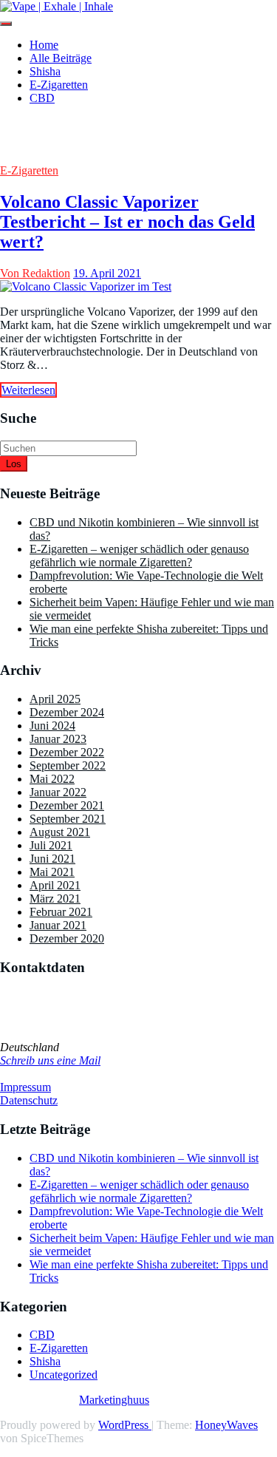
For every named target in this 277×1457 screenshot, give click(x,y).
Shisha (45, 71)
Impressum (25, 1087)
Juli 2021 (51, 845)
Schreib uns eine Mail (50, 1060)
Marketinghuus (114, 1399)
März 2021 (55, 898)
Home (44, 44)
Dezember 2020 (67, 938)
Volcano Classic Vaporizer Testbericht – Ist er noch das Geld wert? (127, 221)
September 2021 (68, 818)
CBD (42, 98)
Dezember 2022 (67, 752)
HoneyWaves (226, 1425)
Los (13, 463)
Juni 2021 (52, 858)
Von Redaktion (35, 273)
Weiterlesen (28, 390)
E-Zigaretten (59, 84)
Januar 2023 (58, 739)
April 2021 (55, 885)
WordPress (124, 1425)
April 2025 (55, 699)
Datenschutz (29, 1100)
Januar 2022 (58, 792)
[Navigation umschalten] (6, 23)
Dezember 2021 (67, 805)
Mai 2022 (52, 778)
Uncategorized (64, 1374)
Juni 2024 (52, 725)
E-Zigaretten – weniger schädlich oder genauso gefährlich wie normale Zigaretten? (139, 555)
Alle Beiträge (61, 58)
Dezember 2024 (67, 712)
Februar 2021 (61, 912)
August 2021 (60, 832)
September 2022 (68, 765)
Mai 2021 (52, 872)
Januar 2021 (58, 925)
